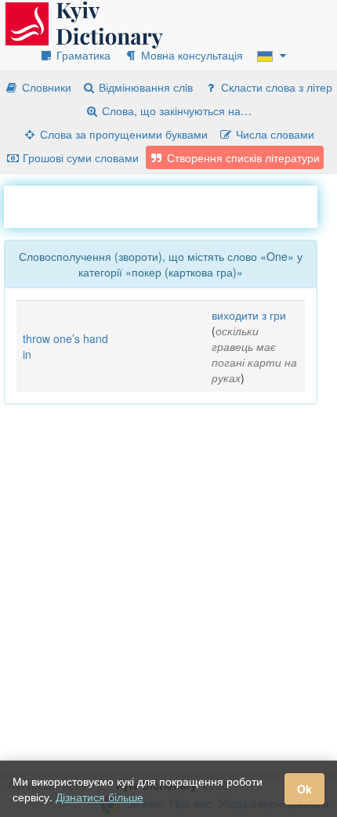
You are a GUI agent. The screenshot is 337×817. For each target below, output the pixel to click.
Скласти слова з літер (275, 87)
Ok (304, 789)
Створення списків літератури (242, 157)
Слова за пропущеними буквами (122, 134)
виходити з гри (249, 315)
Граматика (82, 55)
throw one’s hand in (65, 346)
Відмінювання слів (144, 87)
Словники (45, 87)
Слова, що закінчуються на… (175, 110)
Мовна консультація (190, 55)
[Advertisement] (170, 205)
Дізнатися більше (99, 796)
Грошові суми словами (79, 157)
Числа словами (273, 134)
